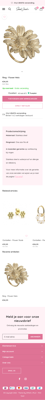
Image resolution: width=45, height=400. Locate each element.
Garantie (18, 176)
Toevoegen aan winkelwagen (22, 99)
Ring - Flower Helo (10, 296)
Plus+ (34, 393)
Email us (11, 371)
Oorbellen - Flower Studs (13, 240)
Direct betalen (22, 106)
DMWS (28, 393)
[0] (41, 9)
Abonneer (35, 337)
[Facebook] (19, 379)
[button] (3, 9)
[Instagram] (25, 379)
